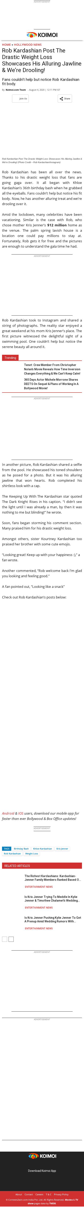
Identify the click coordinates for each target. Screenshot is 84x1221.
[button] (65, 99)
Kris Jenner (62, 848)
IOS (20, 813)
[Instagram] (36, 1164)
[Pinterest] (42, 1164)
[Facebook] (5, 841)
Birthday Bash (21, 848)
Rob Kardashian (12, 853)
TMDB (52, 1203)
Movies (69, 1199)
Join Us (23, 98)
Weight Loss (31, 853)
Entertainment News (39, 887)
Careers (39, 1194)
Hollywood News (28, 45)
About (18, 1194)
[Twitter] (12, 841)
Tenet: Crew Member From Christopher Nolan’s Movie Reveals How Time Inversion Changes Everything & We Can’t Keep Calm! (52, 369)
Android (8, 813)
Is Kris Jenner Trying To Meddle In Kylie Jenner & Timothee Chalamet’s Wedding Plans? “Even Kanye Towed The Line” (51, 898)
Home (6, 45)
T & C (48, 1194)
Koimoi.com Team (16, 89)
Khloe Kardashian (42, 848)
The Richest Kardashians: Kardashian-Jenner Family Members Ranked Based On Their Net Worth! (52, 878)
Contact (29, 1194)
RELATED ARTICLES (17, 865)
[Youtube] (53, 1164)
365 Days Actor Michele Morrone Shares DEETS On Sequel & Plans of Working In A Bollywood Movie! (51, 384)
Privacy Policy (61, 1194)
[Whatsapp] (19, 841)
